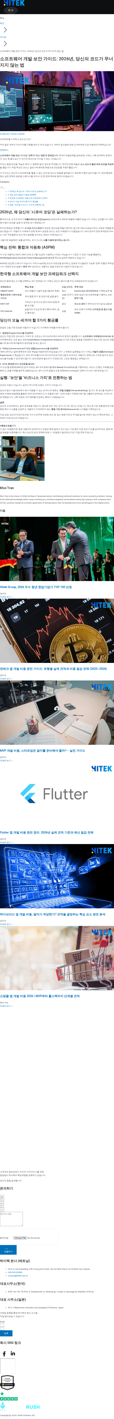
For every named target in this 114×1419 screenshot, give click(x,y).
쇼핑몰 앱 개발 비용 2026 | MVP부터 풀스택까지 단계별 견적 (40, 996)
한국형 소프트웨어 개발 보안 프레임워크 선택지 (29, 198)
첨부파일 (4, 1238)
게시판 (3, 37)
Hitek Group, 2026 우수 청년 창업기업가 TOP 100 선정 (36, 587)
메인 (2, 23)
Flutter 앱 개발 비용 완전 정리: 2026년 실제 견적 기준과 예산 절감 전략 (46, 832)
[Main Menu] (11, 10)
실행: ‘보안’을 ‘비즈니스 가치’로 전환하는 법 (27, 205)
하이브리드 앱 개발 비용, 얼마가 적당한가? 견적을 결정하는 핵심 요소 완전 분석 (52, 914)
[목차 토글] (2, 188)
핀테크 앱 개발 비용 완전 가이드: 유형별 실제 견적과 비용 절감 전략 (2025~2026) (53, 669)
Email (2, 1321)
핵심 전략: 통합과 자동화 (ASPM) (23, 195)
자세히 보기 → (6, 597)
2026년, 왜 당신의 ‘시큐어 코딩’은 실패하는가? (28, 191)
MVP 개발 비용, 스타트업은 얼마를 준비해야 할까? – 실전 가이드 (42, 750)
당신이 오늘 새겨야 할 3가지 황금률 (24, 201)
